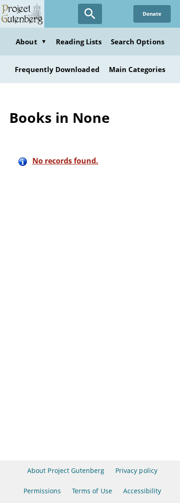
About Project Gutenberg (65, 470)
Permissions (42, 490)
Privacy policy (136, 470)
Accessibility (142, 490)
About (31, 41)
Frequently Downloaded (57, 69)
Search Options (137, 41)
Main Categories (137, 69)
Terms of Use (92, 490)
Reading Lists (79, 41)
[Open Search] (90, 14)
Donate (152, 13)
